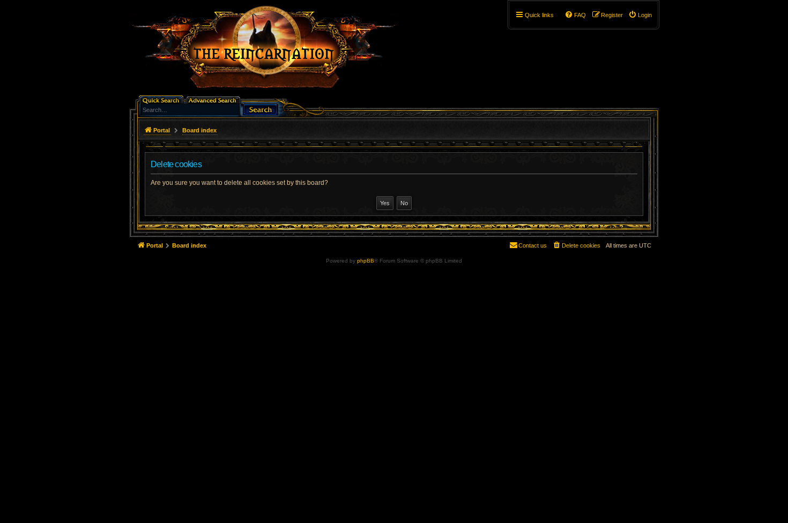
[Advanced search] (214, 99)
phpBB (365, 261)
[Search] (260, 108)
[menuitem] (640, 15)
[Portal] (269, 51)
